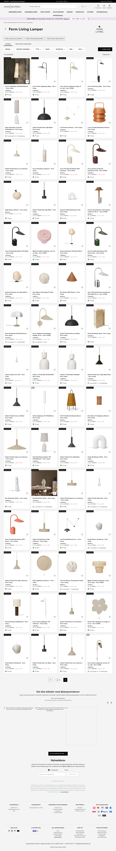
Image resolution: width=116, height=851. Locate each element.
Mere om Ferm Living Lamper (23, 44)
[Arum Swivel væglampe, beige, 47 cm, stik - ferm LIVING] (72, 77)
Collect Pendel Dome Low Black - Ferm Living (70, 334)
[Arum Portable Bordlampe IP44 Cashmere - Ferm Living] (72, 160)
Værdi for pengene (102, 834)
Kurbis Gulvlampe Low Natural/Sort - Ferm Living (16, 293)
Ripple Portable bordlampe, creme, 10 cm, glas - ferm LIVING (98, 581)
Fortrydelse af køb (58, 812)
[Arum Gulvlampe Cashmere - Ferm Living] (44, 160)
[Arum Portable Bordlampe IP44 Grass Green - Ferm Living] (99, 242)
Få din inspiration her (57, 753)
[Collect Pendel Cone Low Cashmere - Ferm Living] (72, 654)
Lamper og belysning (8, 22)
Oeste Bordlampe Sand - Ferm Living (99, 333)
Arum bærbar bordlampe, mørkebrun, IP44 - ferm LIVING (97, 169)
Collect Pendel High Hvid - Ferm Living (98, 499)
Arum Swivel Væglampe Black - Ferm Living (44, 87)
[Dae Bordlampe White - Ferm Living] (44, 489)
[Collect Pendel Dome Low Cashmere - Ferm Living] (17, 160)
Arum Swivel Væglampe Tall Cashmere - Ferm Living (41, 622)
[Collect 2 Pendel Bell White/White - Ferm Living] (44, 366)
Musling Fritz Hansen (102, 832)
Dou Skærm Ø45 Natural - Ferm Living (70, 293)
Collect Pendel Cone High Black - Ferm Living (70, 458)
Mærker (15, 22)
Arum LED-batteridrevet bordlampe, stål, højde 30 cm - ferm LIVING (99, 293)
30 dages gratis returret (80, 809)
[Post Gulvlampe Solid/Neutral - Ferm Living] (17, 613)
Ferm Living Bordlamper (34, 38)
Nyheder (90, 12)
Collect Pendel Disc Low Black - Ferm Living (44, 664)
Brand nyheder (80, 834)
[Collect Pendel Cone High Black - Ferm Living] (72, 448)
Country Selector (58, 837)
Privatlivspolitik (58, 835)
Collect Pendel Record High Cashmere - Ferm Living (41, 540)
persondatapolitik (64, 791)
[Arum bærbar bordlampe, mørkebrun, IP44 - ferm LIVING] (99, 160)
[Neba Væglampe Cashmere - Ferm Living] (44, 571)
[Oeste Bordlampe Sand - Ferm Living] (99, 324)
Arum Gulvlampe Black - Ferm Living (99, 86)
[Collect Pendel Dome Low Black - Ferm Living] (72, 324)
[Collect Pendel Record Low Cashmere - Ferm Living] (72, 489)
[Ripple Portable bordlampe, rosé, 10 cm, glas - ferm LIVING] (44, 242)
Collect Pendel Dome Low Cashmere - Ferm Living (16, 169)
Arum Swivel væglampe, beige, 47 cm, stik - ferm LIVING (70, 87)
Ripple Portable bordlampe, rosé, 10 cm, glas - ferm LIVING (44, 252)
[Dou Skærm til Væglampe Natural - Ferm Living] (99, 407)
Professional (58, 15)
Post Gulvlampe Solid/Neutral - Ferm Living (16, 622)
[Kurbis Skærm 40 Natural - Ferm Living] (99, 530)
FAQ (14, 811)
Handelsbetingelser (58, 834)
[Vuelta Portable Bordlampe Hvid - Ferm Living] (72, 201)
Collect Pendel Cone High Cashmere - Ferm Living (16, 581)
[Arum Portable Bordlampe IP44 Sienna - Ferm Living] (17, 530)
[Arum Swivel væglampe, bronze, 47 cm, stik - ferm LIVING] (99, 654)
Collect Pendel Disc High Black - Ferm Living (44, 211)
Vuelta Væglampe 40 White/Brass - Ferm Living (43, 417)
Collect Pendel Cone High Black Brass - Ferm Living (99, 375)
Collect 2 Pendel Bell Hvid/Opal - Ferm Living (70, 375)
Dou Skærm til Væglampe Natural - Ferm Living (99, 417)
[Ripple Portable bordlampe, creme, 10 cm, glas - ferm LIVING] (99, 571)
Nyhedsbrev (80, 807)
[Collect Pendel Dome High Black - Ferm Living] (44, 118)
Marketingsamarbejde (80, 837)
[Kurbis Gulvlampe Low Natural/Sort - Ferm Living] (17, 283)
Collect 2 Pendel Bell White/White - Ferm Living (44, 375)
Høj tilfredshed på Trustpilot (17, 1)
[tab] (9, 49)
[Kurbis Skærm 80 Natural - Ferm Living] (17, 654)
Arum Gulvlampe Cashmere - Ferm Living (43, 169)
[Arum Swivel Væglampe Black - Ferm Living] (44, 77)
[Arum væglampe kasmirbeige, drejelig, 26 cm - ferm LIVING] (44, 324)
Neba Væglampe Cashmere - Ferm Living (43, 581)
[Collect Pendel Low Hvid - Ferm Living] (17, 366)
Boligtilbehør (102, 835)
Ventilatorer (45, 12)
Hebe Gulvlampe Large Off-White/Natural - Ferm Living (13, 128)
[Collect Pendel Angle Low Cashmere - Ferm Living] (17, 448)
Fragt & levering (58, 807)
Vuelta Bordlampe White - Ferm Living (97, 458)
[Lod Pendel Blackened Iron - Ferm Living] (72, 530)
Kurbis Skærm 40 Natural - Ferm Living (98, 540)
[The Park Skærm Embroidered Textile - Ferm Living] (72, 571)
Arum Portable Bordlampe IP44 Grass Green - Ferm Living (97, 252)
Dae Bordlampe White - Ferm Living (44, 498)
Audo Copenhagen (102, 830)
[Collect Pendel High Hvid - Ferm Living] (99, 489)
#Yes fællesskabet (80, 830)
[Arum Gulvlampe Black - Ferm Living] (99, 77)
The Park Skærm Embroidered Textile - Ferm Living (71, 581)
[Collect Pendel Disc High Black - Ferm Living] (44, 201)
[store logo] (12, 6)
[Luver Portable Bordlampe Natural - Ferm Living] (99, 118)
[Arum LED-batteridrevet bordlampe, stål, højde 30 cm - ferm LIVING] (99, 283)
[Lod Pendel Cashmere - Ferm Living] (72, 118)
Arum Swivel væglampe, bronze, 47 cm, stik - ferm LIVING (99, 664)
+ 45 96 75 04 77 (14, 807)
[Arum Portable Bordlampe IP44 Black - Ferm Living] (17, 242)
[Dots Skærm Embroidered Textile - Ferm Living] (44, 283)
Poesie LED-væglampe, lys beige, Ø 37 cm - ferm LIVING (98, 622)
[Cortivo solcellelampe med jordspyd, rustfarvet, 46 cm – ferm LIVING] (99, 201)
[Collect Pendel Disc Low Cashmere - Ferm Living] (72, 613)
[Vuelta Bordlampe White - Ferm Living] (99, 448)
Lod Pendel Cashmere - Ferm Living (71, 127)
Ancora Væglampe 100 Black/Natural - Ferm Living (16, 87)
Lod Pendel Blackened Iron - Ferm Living (70, 540)
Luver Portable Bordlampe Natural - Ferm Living (99, 128)
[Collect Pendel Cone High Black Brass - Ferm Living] (99, 366)
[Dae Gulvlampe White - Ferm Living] (17, 489)
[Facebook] (9, 831)
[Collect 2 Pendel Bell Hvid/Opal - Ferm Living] (72, 366)
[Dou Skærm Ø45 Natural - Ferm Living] (72, 283)
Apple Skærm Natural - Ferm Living (16, 210)
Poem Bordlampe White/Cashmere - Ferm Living (16, 334)
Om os (58, 830)
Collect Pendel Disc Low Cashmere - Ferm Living (71, 622)
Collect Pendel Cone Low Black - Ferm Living (15, 417)
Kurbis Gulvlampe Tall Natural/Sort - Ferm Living (71, 252)
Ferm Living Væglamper (55, 38)
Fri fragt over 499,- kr (80, 811)
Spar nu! (66, 19)
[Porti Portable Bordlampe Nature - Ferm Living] (72, 407)
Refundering (58, 811)
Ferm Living (20, 22)
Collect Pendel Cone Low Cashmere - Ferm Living (71, 664)
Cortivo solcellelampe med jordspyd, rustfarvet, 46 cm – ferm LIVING (99, 211)
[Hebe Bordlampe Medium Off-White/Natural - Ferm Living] (44, 448)
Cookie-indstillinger (80, 832)
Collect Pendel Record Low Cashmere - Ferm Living (71, 499)
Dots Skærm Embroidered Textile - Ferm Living (43, 293)
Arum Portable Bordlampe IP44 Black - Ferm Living (16, 252)
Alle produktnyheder (102, 837)
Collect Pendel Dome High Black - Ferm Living (43, 128)
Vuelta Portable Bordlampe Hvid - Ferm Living (70, 211)
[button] (27, 81)
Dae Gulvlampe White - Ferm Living (16, 498)
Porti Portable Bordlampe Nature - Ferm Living (71, 417)
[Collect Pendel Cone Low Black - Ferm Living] (17, 407)
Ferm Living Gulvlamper (13, 38)
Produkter (8, 44)
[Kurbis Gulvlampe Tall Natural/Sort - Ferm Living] (72, 242)
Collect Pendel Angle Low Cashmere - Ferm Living (16, 458)
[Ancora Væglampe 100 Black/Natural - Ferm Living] (17, 77)
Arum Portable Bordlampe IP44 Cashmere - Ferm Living (70, 169)
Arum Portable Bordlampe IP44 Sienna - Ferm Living (15, 540)
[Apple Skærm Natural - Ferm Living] (17, 201)
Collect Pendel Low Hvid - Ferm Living (15, 375)
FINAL (79, 19)
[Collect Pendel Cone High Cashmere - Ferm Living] (17, 571)
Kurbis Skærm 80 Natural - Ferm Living (15, 664)
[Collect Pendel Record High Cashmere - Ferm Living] (44, 530)
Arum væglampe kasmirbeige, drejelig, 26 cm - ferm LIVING (42, 334)
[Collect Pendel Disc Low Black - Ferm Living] (44, 654)
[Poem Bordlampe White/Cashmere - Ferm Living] (17, 324)
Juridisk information (58, 832)
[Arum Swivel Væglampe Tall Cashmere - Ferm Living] (44, 613)
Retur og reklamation (58, 809)
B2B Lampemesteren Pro (80, 835)
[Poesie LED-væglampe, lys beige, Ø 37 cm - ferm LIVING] (99, 613)
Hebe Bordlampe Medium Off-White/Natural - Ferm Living (42, 458)
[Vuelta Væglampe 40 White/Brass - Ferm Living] (44, 407)
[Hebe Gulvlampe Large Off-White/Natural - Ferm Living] (17, 118)
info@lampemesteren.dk (13, 809)
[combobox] (53, 6)
